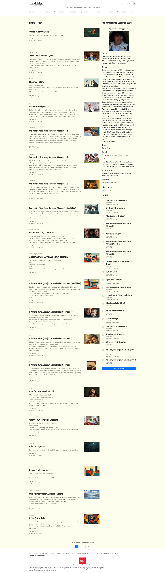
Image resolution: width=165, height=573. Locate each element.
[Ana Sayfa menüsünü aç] (35, 12)
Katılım (47, 553)
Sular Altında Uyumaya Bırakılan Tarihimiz (46, 494)
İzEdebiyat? (99, 553)
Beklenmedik (32, 127)
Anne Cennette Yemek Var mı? (41, 391)
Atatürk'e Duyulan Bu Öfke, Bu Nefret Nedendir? (48, 257)
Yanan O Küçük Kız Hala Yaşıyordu (116, 200)
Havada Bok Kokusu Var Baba (41, 470)
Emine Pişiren (32, 39)
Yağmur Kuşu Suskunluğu (39, 31)
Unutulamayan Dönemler (35, 490)
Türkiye (31, 79)
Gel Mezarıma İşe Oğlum (39, 106)
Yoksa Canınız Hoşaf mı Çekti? (41, 55)
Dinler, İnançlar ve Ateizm (35, 254)
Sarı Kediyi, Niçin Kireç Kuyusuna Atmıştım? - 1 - (49, 130)
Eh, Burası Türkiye (36, 82)
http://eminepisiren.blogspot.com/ (119, 29)
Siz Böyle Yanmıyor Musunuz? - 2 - (117, 311)
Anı (30, 103)
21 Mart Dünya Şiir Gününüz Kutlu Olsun (119, 295)
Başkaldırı (31, 443)
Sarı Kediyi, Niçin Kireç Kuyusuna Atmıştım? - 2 (48, 157)
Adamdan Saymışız (37, 446)
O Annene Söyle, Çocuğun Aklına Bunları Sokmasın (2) (51, 338)
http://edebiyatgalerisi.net (109, 183)
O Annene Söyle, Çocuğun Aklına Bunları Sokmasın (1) (51, 365)
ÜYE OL (128, 3)
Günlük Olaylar (33, 52)
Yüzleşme (31, 515)
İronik (30, 388)
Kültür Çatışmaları (34, 229)
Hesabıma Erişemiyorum (63, 553)
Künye (116, 553)
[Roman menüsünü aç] (101, 12)
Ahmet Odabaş (108, 191)
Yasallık (73, 553)
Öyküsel (31, 28)
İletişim (52, 553)
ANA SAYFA (32, 12)
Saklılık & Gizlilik (81, 553)
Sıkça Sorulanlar (108, 553)
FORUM (132, 12)
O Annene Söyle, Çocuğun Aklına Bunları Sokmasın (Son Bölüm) (55, 283)
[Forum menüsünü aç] (135, 12)
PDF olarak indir (119, 368)
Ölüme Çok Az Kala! (37, 518)
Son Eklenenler (33, 553)
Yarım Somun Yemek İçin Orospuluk (43, 420)
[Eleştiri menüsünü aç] (113, 12)
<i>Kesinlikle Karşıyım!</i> (35, 417)
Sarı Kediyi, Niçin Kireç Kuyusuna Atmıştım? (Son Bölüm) (52, 208)
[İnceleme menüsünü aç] (50, 12)
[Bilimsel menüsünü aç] (126, 12)
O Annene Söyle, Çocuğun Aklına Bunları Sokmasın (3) (51, 312)
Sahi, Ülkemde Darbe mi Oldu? (115, 303)
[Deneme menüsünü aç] (64, 12)
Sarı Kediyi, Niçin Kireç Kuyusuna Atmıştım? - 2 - (49, 183)
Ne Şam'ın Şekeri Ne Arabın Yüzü (116, 334)
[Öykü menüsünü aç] (88, 12)
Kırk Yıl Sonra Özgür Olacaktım (41, 232)
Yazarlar (41, 553)
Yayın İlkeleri (90, 553)
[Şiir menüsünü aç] (76, 12)
